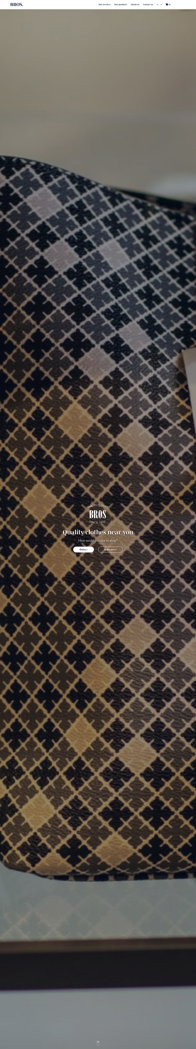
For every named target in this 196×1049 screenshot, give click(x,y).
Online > (84, 549)
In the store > (110, 549)
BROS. (16, 4)
